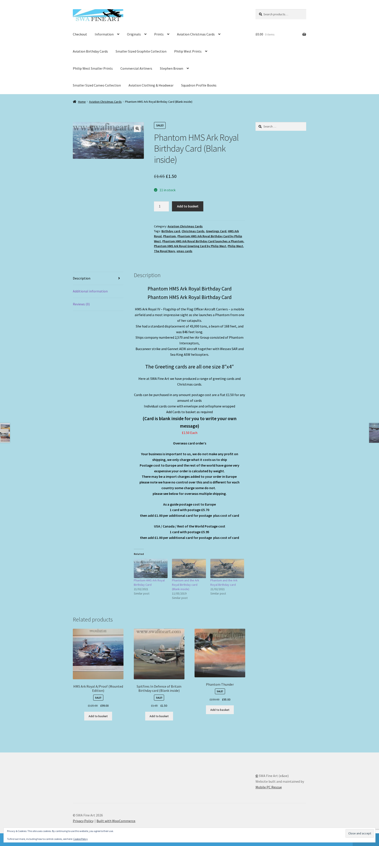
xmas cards (184, 251)
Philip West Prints (188, 51)
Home (82, 102)
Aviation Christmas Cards (196, 34)
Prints (159, 34)
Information (104, 34)
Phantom (169, 236)
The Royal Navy (164, 251)
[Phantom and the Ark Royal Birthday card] (227, 568)
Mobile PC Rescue (269, 787)
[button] (137, 128)
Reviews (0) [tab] (81, 304)
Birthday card (170, 231)
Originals (134, 34)
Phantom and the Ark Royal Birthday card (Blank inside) (185, 584)
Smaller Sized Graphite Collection (141, 51)
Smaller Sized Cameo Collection (97, 85)
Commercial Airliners (136, 68)
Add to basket (187, 206)
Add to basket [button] (98, 716)
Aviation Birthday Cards (90, 51)
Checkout (80, 34)
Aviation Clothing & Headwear (151, 85)
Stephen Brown (171, 68)
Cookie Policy (80, 839)
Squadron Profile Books (198, 85)
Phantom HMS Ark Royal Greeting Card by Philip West (190, 246)
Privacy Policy (83, 821)
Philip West (235, 246)
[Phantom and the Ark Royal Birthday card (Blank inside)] (189, 568)
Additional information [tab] (90, 291)
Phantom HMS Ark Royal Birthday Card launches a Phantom (202, 241)
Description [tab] (81, 278)
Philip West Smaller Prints (93, 68)
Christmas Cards (193, 231)
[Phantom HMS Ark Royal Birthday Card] (151, 568)
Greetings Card (216, 231)
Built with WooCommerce (116, 821)
